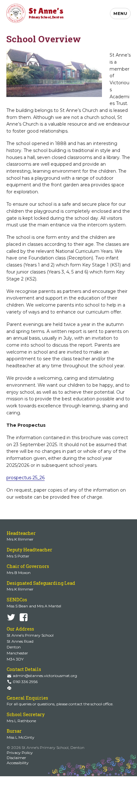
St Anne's (46, 12)
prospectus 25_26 (25, 478)
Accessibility (18, 762)
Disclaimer (16, 757)
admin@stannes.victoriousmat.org (45, 675)
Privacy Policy (20, 752)
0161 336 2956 (25, 681)
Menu (120, 13)
